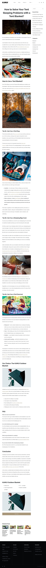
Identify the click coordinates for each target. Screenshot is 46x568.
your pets (6, 354)
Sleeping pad (35, 53)
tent (21, 52)
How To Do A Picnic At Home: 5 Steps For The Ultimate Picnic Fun (28, 532)
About (19, 2)
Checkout (15, 555)
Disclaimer (26, 549)
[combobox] (37, 9)
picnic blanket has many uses (23, 46)
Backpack (34, 40)
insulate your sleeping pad (16, 192)
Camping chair (35, 46)
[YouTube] (4, 566)
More (30, 2)
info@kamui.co (5, 553)
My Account (15, 549)
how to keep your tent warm (13, 466)
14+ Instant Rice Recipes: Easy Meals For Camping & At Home (38, 24)
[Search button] (43, 9)
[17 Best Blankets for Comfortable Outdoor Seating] (13, 527)
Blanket (34, 42)
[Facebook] (2, 566)
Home (15, 2)
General (34, 51)
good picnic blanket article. (23, 439)
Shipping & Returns (27, 551)
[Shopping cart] (43, 2)
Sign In (14, 553)
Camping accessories (37, 44)
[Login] (41, 2)
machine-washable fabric (17, 402)
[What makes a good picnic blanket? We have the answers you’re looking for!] (5, 527)
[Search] (39, 2)
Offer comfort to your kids (14, 194)
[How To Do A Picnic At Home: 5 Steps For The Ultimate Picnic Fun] (28, 527)
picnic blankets (18, 198)
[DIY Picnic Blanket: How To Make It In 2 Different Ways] (20, 527)
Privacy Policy (27, 547)
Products (24, 2)
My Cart (14, 551)
